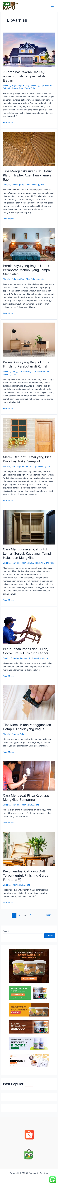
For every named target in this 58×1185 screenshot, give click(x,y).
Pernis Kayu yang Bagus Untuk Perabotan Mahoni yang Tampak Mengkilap (27, 270)
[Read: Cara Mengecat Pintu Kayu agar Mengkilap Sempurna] (29, 776)
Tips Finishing (32, 184)
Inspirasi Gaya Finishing (28, 85)
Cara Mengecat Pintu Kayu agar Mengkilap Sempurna (27, 797)
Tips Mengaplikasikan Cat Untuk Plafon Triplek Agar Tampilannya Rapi (27, 175)
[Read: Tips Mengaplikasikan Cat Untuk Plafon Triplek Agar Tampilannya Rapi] (29, 149)
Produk (29, 466)
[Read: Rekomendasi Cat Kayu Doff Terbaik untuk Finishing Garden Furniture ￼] (29, 849)
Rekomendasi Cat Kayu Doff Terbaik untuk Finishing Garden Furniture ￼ (26, 875)
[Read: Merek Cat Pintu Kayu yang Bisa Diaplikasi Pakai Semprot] (29, 435)
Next (50, 915)
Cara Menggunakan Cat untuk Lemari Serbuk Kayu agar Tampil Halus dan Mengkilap (27, 553)
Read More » (8, 122)
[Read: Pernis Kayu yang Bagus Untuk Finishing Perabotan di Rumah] (29, 340)
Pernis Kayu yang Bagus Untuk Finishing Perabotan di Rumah (26, 364)
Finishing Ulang (10, 371)
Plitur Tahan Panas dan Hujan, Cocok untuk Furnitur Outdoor (26, 651)
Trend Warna (24, 88)
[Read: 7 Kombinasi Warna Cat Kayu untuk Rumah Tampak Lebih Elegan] (29, 49)
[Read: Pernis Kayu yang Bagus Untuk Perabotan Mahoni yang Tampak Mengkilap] (29, 244)
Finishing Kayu (9, 85)
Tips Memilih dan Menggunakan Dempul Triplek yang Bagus (27, 727)
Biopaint (6, 184)
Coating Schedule (11, 658)
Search (6, 931)
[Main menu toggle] (52, 6)
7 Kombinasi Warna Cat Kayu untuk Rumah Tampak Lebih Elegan (24, 76)
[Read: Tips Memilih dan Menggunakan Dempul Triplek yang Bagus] (29, 702)
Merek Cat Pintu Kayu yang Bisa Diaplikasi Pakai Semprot (27, 459)
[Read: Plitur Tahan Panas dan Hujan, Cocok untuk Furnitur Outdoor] (29, 626)
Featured (15, 563)
